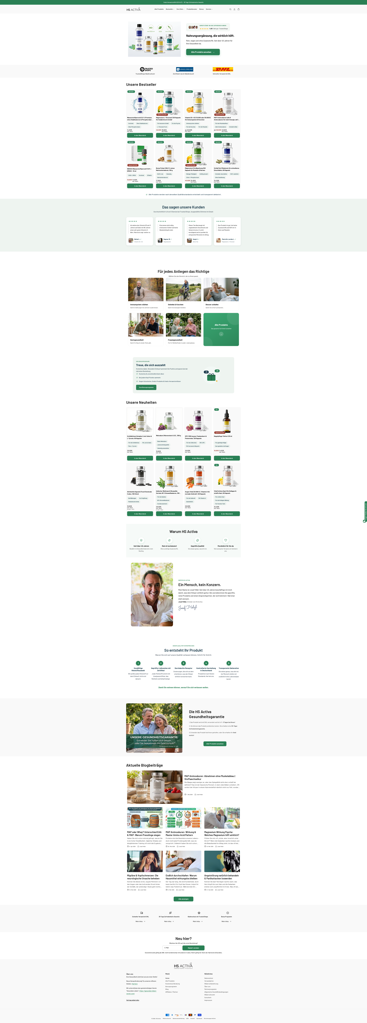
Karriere (135, 984)
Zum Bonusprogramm (146, 387)
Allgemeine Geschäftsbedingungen (216, 992)
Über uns (207, 986)
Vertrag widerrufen (132, 1000)
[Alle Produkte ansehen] (154, 39)
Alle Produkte (170, 981)
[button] (238, 9)
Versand (192, 1018)
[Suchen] (230, 9)
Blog (166, 989)
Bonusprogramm (171, 986)
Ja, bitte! (341, 1010)
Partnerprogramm (210, 989)
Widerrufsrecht (209, 995)
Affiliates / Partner (171, 992)
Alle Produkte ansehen (203, 51)
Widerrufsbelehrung (211, 984)
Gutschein (207, 997)
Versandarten (209, 981)
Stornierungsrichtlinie (210, 1018)
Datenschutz (208, 978)
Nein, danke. (352, 1010)
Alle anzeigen (183, 899)
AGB (187, 1018)
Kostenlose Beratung (172, 984)
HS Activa (158, 1018)
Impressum (208, 1000)
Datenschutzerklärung (178, 1018)
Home (167, 978)
